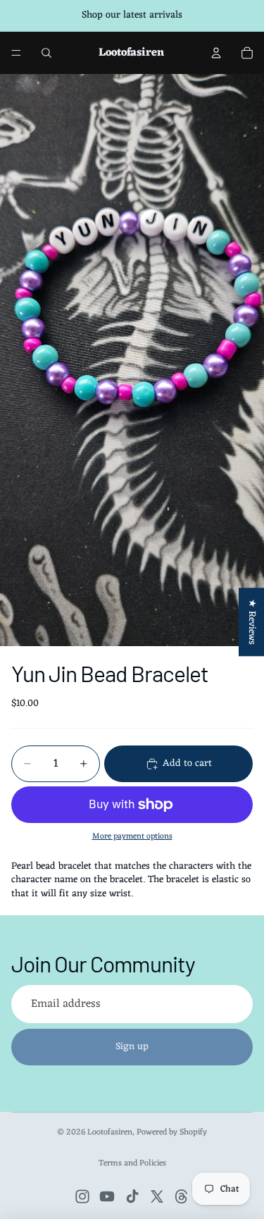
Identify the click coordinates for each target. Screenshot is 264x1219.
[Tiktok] (132, 1196)
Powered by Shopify (172, 1132)
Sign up (132, 1047)
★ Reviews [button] (251, 622)
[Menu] (16, 53)
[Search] (46, 52)
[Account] (216, 52)
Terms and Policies (132, 1163)
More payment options (132, 836)
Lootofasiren (109, 1132)
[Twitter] (157, 1196)
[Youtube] (107, 1196)
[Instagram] (82, 1196)
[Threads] (181, 1196)
